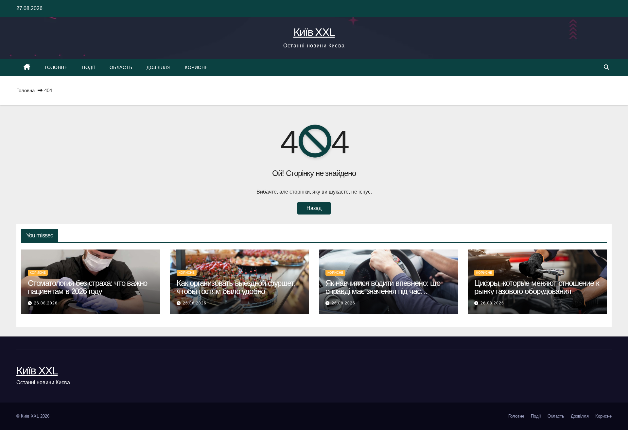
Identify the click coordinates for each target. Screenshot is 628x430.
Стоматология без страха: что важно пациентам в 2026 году (87, 287)
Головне (56, 67)
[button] (606, 67)
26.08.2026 (46, 303)
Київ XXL (314, 32)
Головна (25, 90)
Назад (314, 208)
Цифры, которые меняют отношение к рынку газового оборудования (536, 287)
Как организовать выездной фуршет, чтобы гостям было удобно (236, 287)
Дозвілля (158, 67)
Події (88, 67)
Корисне (196, 67)
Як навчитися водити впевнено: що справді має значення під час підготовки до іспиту (382, 291)
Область (121, 67)
